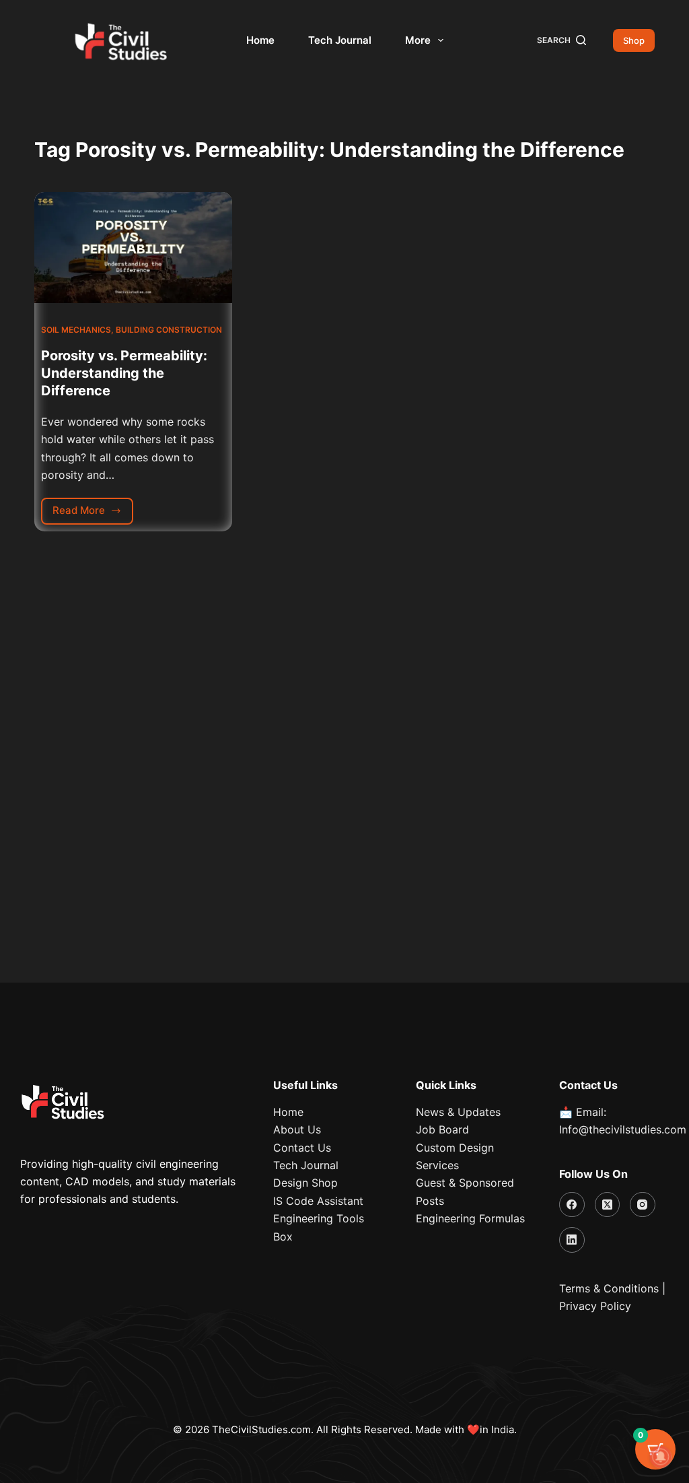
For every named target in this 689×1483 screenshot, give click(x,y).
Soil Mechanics (76, 330)
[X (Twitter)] (607, 1205)
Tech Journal (339, 40)
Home (260, 40)
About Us (297, 1129)
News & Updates (458, 1112)
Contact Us (302, 1147)
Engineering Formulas (470, 1218)
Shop (634, 40)
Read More (92, 507)
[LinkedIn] (572, 1240)
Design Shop (305, 1182)
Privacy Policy (595, 1306)
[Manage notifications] (661, 1457)
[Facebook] (572, 1205)
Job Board (442, 1129)
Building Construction (169, 330)
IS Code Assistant (318, 1201)
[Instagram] (642, 1205)
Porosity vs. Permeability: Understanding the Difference (124, 373)
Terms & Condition (606, 1288)
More (418, 40)
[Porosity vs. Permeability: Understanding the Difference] (133, 247)
